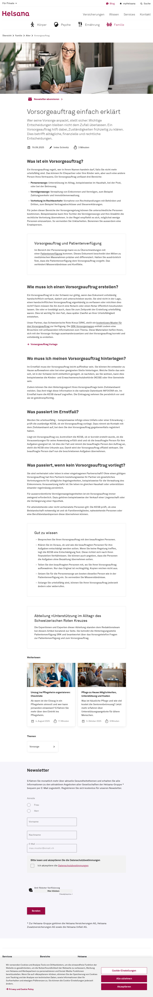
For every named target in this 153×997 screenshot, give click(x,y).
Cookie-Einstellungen (124, 970)
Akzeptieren (124, 986)
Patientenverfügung (51, 253)
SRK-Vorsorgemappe (82, 326)
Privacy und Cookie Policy (21, 989)
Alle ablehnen (124, 978)
